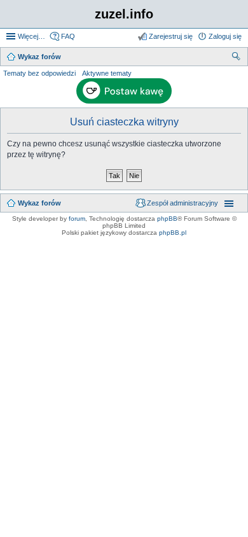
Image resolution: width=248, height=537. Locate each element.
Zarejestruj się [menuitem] (171, 36)
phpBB (167, 218)
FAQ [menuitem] (68, 36)
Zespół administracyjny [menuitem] (182, 203)
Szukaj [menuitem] (236, 58)
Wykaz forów (39, 203)
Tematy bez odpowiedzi (39, 73)
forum (77, 218)
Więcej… (31, 36)
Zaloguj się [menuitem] (225, 36)
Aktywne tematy (107, 73)
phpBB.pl (172, 232)
